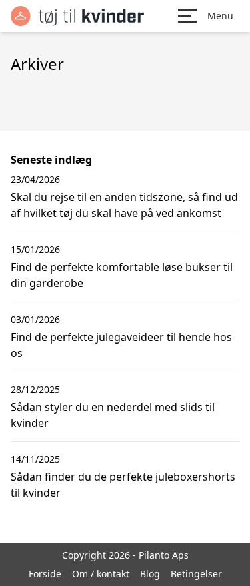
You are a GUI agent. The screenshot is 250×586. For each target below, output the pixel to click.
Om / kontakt (100, 573)
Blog (150, 573)
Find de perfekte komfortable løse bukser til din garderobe (122, 275)
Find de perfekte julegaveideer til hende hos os (121, 345)
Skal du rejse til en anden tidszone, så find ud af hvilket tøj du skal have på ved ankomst (124, 205)
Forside (45, 573)
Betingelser (196, 573)
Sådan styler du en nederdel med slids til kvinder (113, 415)
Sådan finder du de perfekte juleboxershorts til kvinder (123, 484)
